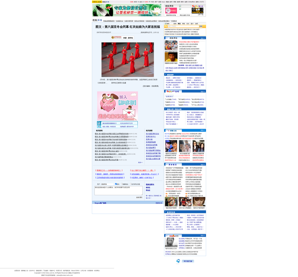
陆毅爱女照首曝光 (198, 158)
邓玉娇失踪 (179, 29)
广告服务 (45, 270)
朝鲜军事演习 (188, 29)
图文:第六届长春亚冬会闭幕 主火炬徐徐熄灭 (111, 142)
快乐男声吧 (195, 99)
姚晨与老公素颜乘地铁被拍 (174, 177)
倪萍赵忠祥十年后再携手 (193, 172)
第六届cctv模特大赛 (153, 159)
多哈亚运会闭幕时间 (153, 156)
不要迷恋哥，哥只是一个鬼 (193, 238)
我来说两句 (144, 32)
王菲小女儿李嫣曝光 (185, 208)
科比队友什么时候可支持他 (192, 51)
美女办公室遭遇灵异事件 (173, 184)
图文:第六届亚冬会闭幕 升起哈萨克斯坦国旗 (111, 139)
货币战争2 (198, 136)
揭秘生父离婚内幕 (198, 153)
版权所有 (77, 273)
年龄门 (171, 70)
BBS (182, 2)
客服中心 (52, 270)
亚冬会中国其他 (139, 21)
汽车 (152, 2)
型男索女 (181, 248)
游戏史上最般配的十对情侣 (194, 191)
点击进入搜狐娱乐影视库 (193, 189)
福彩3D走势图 (198, 138)
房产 (156, 2)
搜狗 (197, 2)
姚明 (190, 65)
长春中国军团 (129, 21)
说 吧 (177, 91)
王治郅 (175, 68)
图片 (192, 24)
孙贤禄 (181, 49)
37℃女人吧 (195, 105)
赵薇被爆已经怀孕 (170, 155)
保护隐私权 (66, 270)
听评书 (167, 134)
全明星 (191, 68)
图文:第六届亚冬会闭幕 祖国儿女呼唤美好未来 (112, 134)
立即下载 (200, 14)
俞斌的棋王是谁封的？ (191, 63)
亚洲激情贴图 (151, 142)
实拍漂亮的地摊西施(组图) (194, 179)
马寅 (180, 56)
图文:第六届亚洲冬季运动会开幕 (106, 160)
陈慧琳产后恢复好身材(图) (174, 170)
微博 (178, 2)
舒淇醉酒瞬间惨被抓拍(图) (194, 177)
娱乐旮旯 (181, 243)
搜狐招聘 (39, 270)
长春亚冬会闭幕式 (151, 21)
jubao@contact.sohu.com (65, 275)
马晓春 (181, 63)
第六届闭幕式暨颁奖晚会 (104, 157)
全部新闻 (90, 270)
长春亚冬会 (119, 21)
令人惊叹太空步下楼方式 (195, 196)
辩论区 (148, 190)
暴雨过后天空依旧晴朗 (190, 254)
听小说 (167, 136)
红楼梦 (199, 134)
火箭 (193, 65)
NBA (186, 65)
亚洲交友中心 (151, 136)
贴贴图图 (181, 241)
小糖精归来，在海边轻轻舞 (193, 248)
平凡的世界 (190, 136)
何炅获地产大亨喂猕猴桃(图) (174, 168)
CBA (167, 68)
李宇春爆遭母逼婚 (170, 158)
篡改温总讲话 (177, 32)
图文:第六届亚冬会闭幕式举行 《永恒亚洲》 (111, 154)
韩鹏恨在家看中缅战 (171, 63)
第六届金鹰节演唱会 (153, 150)
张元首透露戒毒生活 (194, 193)
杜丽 (201, 65)
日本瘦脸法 (194, 32)
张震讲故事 (193, 134)
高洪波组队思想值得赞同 (191, 49)
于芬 (197, 68)
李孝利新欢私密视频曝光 (193, 184)
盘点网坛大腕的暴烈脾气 (173, 182)
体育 (135, 2)
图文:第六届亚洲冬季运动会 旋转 (107, 151)
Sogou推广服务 (100, 203)
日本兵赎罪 (195, 29)
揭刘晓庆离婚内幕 (184, 155)
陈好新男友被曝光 (198, 160)
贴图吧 (168, 105)
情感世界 (181, 245)
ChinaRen (191, 2)
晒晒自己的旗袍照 (177, 254)
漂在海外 (168, 252)
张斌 (180, 60)
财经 (146, 2)
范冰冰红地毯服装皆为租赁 (174, 175)
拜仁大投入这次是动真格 (190, 44)
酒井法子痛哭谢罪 (199, 208)
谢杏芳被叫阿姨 (189, 58)
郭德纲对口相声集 (175, 134)
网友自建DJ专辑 (185, 15)
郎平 (187, 68)
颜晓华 (181, 51)
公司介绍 (83, 270)
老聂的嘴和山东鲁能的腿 (191, 53)
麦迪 (194, 68)
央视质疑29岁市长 (170, 29)
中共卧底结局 (179, 34)
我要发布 (159, 203)
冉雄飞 (181, 53)
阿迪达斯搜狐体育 (109, 21)
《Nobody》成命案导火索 (174, 186)
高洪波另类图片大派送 (189, 46)
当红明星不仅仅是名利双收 (193, 243)
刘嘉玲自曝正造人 (184, 160)
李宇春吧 (182, 99)
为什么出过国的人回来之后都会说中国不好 (185, 252)
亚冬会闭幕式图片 (164, 21)
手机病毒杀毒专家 (175, 138)
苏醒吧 (168, 102)
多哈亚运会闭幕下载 (153, 153)
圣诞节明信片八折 (170, 160)
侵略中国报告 (195, 34)
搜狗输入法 (24, 270)
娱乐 (141, 2)
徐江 (180, 46)
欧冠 (201, 68)
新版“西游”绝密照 (171, 208)
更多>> (140, 162)
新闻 (131, 2)
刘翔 (179, 68)
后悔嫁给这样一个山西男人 (193, 245)
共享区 (167, 138)
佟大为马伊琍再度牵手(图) (194, 170)
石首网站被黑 (169, 32)
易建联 (197, 65)
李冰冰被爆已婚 (185, 153)
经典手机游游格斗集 (187, 138)
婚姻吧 (181, 105)
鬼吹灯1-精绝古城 (175, 136)
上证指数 (168, 99)
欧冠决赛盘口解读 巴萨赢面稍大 (189, 42)
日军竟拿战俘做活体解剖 (173, 179)
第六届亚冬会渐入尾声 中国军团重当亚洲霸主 (111, 145)
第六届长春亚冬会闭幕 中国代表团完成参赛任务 (112, 148)
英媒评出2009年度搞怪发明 (193, 241)
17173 (202, 2)
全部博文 (97, 270)
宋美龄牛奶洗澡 (169, 34)
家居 (160, 2)
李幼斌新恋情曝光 (198, 155)
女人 (163, 2)
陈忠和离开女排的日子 (189, 56)
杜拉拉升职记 (185, 134)
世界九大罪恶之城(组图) (193, 182)
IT (149, 2)
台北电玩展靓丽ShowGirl (173, 191)
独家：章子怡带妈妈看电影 (194, 168)
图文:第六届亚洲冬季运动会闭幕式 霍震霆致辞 (112, 137)
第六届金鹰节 (151, 148)
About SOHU (75, 270)
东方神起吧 (195, 102)
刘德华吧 (182, 102)
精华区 (148, 187)
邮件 (171, 2)
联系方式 (59, 270)
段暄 (180, 44)
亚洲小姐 (149, 139)
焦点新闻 (181, 238)
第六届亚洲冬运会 (152, 134)
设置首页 (17, 270)
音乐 (187, 24)
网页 (179, 24)
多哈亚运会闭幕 (151, 145)
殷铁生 (183, 68)
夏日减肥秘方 (186, 32)
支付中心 (32, 270)
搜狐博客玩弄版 (171, 15)
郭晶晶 (171, 68)
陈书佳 (181, 58)
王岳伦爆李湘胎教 (173, 196)
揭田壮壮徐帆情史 (171, 153)
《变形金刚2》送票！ (174, 193)
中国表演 (174, 21)
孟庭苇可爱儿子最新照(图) (194, 186)
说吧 (186, 2)
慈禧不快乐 (186, 34)
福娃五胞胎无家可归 (171, 51)
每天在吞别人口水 (171, 248)
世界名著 (184, 136)
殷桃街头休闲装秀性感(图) (174, 172)
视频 (167, 2)
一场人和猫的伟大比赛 (189, 60)
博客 (174, 2)
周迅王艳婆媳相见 (184, 158)
